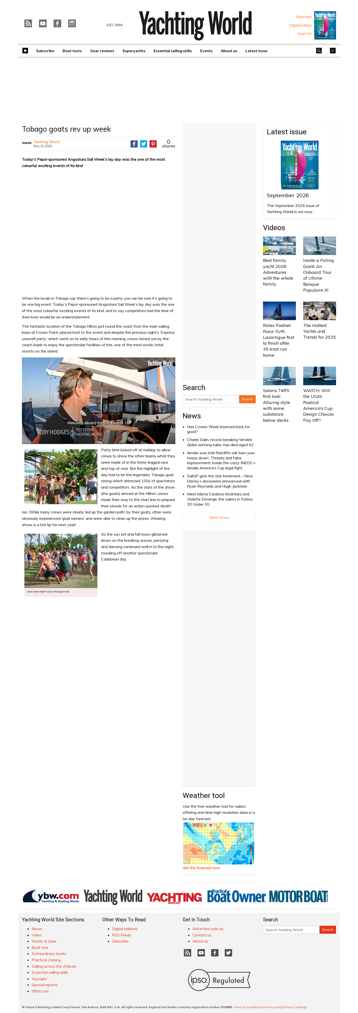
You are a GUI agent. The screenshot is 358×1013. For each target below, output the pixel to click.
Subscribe (304, 17)
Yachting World (47, 141)
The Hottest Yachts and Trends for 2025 (319, 331)
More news (219, 517)
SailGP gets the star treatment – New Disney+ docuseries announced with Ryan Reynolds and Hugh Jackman (220, 481)
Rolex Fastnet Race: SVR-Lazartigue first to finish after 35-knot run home (278, 340)
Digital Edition (301, 25)
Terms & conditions (247, 1007)
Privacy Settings (295, 1007)
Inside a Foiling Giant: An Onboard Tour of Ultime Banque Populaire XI (318, 275)
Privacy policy (272, 1007)
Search (247, 399)
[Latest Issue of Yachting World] (325, 25)
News (192, 416)
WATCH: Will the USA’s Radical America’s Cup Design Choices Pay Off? (318, 405)
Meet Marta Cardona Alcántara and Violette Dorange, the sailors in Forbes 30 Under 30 (220, 499)
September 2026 (288, 195)
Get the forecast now (201, 867)
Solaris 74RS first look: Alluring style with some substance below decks (276, 405)
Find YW (305, 34)
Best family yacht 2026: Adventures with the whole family (278, 272)
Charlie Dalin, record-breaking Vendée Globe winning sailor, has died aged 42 (220, 442)
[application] (98, 400)
